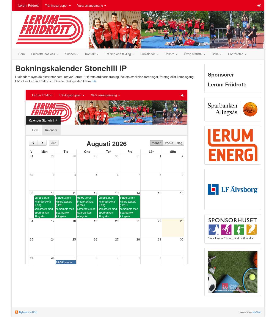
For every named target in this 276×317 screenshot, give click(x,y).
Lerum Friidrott (28, 5)
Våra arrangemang (90, 5)
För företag (236, 54)
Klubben (70, 54)
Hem (21, 54)
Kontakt (90, 54)
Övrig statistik (193, 54)
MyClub (256, 312)
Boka (216, 54)
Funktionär (148, 54)
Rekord (170, 54)
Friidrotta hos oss (43, 54)
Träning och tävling (118, 54)
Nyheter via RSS (28, 312)
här (94, 81)
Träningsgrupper (57, 5)
